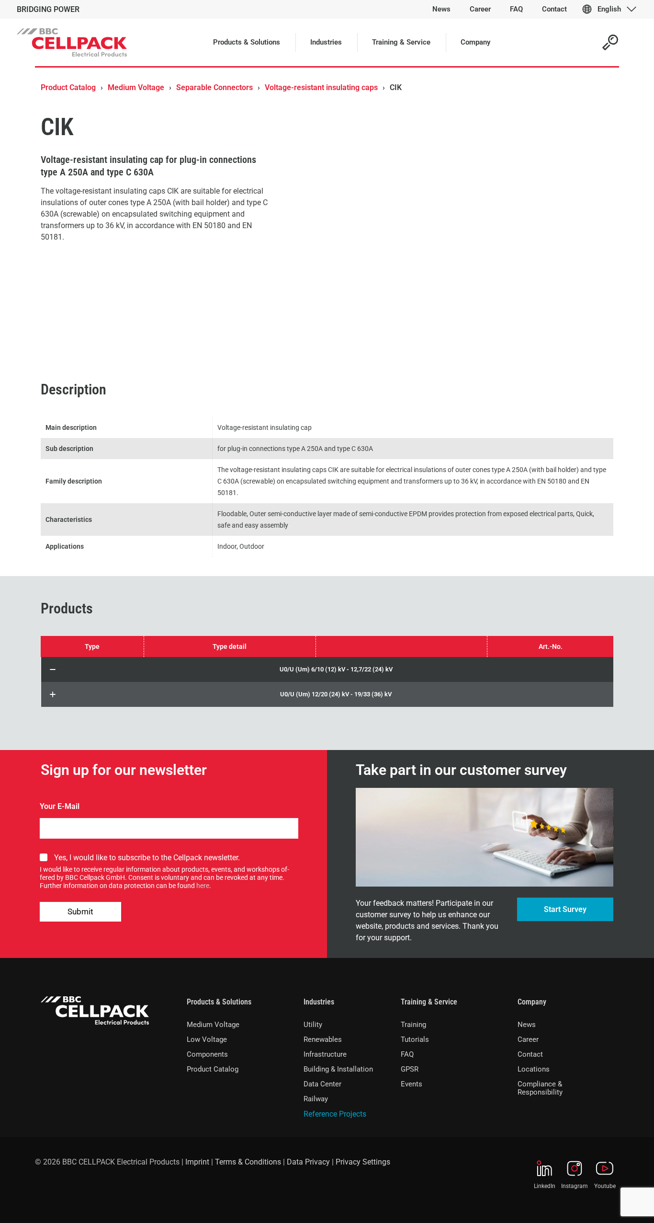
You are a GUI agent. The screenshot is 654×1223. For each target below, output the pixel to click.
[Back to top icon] (608, 1203)
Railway (316, 1099)
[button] (327, 669)
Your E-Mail (59, 806)
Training (413, 1024)
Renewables (323, 1039)
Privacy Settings (363, 1161)
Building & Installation (338, 1069)
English (609, 9)
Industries (319, 1001)
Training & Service (429, 1001)
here (202, 885)
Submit (80, 911)
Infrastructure (325, 1054)
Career (528, 1039)
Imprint (197, 1161)
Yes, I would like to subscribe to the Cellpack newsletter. (147, 857)
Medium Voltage (136, 87)
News (527, 1024)
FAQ (407, 1054)
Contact (530, 1054)
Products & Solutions (219, 1001)
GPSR (409, 1069)
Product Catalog (68, 87)
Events (411, 1084)
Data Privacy (308, 1161)
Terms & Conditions (248, 1161)
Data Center (322, 1084)
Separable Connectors (214, 87)
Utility (313, 1024)
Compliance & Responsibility (540, 1088)
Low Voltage (207, 1039)
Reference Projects (335, 1114)
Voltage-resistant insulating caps (321, 87)
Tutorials (415, 1039)
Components (207, 1054)
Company (532, 1001)
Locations (534, 1069)
